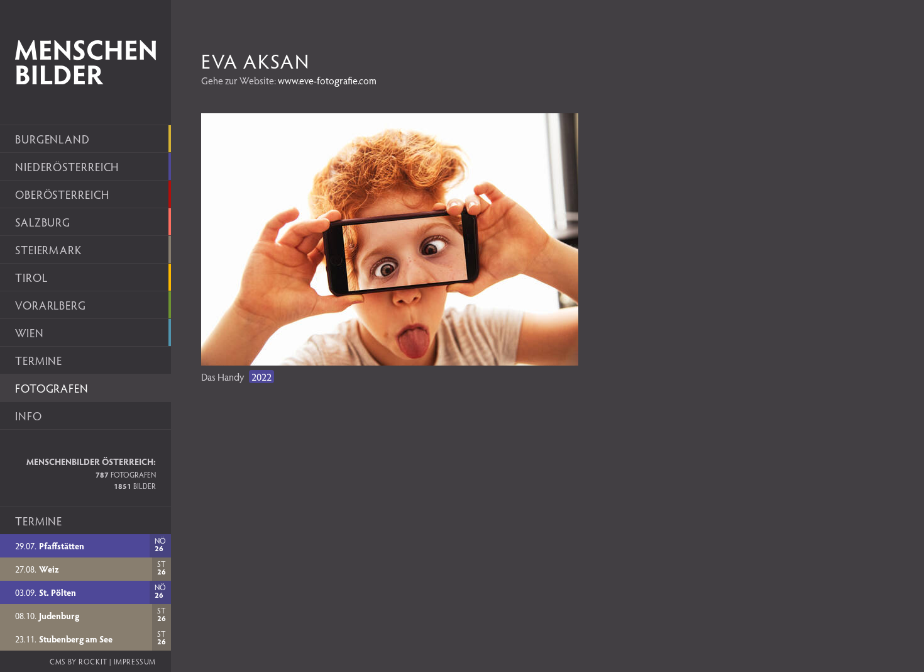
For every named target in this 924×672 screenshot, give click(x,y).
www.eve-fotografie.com (327, 80)
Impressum (135, 661)
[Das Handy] (389, 361)
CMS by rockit (78, 661)
